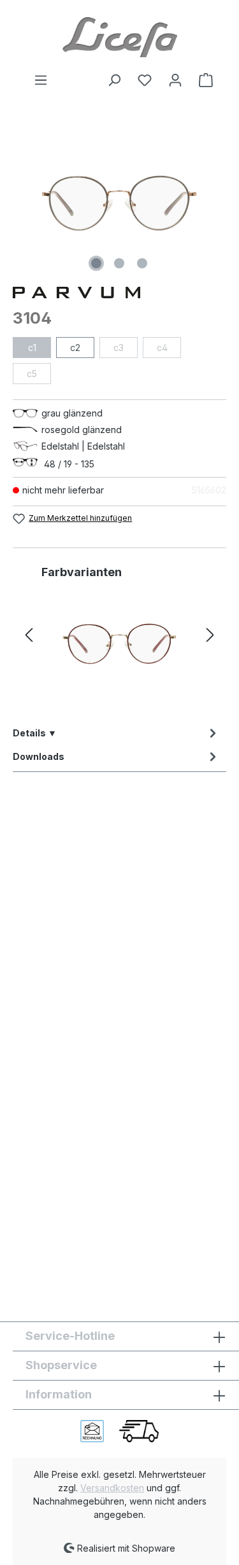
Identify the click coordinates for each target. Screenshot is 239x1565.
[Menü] (40, 80)
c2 (75, 347)
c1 (32, 347)
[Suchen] (114, 80)
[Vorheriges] (28, 635)
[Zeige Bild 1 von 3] (96, 263)
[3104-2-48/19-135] (119, 644)
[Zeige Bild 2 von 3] (119, 263)
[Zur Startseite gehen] (119, 36)
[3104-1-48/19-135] (119, 203)
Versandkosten (112, 1487)
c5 (32, 373)
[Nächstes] (210, 635)
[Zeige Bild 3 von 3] (142, 263)
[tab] (116, 733)
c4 (162, 347)
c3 (118, 347)
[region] (119, 203)
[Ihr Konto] (175, 80)
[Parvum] (119, 291)
